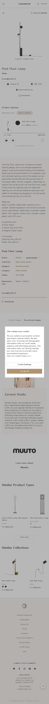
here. (29, 356)
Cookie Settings (24, 364)
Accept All (24, 371)
